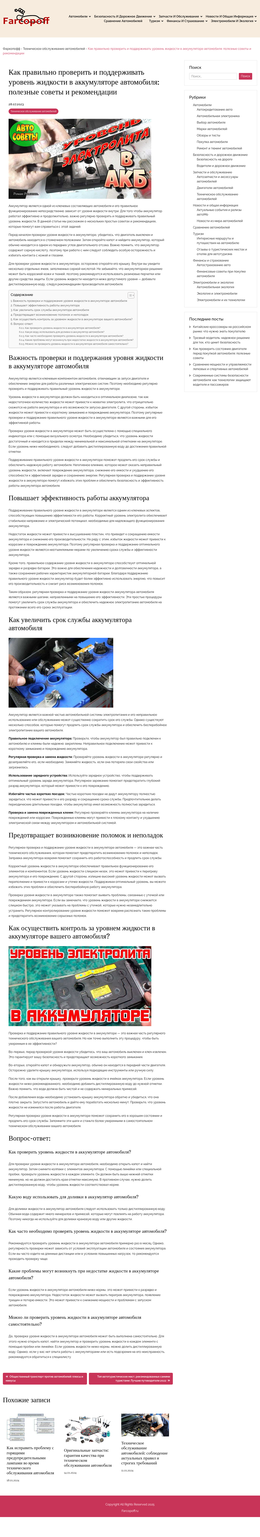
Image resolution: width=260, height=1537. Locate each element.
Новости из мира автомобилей (220, 221)
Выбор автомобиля (211, 122)
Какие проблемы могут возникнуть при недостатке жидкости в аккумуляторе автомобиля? (79, 339)
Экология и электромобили (217, 293)
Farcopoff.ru (130, 1511)
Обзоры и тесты (208, 135)
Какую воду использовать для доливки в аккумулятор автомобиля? (64, 332)
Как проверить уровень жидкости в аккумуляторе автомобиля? (62, 328)
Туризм (154, 21)
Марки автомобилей (212, 129)
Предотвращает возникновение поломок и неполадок (51, 314)
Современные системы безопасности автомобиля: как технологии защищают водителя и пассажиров (222, 380)
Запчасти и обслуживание (179, 16)
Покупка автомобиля (212, 142)
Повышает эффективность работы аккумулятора (46, 305)
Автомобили (78, 16)
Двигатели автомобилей (215, 188)
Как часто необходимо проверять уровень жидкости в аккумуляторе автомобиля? (74, 336)
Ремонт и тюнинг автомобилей (219, 148)
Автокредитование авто (215, 109)
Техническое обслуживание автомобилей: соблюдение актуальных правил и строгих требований (144, 1453)
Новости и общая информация (229, 16)
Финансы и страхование (185, 21)
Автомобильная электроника (218, 116)
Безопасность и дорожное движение (123, 16)
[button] (129, 295)
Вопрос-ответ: (23, 324)
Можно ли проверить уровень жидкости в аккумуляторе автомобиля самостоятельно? (76, 343)
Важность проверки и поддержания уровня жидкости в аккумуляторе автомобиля (70, 301)
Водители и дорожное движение (221, 166)
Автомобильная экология (215, 287)
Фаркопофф (11, 49)
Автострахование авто (214, 265)
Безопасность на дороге (214, 159)
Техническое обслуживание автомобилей (54, 49)
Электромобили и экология (232, 21)
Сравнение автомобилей (123, 21)
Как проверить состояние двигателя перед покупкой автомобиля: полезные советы (221, 353)
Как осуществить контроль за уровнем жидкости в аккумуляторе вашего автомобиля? (72, 319)
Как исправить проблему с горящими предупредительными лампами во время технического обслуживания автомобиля (30, 1460)
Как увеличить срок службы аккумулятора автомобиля (51, 310)
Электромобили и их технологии (221, 300)
